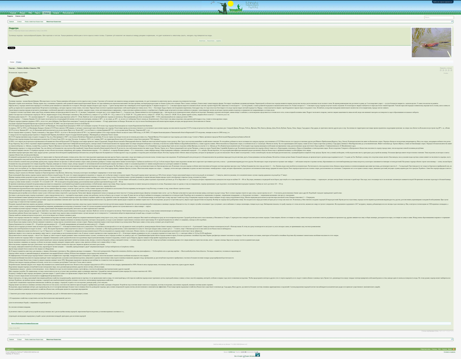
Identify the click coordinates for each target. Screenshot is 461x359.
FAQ (30, 13)
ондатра (218, 40)
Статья (12, 62)
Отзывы (18, 62)
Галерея (56, 13)
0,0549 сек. (231, 352)
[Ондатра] (431, 42)
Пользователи (68, 13)
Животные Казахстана (21, 30)
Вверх (450, 349)
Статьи (46, 13)
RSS (454, 349)
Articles (17, 334)
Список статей (20, 16)
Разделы (10, 16)
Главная (13, 13)
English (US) (10, 349)
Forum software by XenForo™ (22, 352)
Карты (37, 13)
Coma (38, 30)
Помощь (434, 349)
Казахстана (210, 40)
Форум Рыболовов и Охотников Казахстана (24, 323)
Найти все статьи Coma (446, 331)
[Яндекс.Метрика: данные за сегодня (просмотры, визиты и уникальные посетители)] (249, 356)
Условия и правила (449, 352)
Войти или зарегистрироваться (442, 2)
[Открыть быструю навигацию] (452, 21)
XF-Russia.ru (16, 353)
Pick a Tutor (26, 334)
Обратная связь (426, 349)
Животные (202, 40)
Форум (22, 13)
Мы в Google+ (238, 356)
